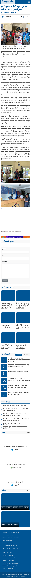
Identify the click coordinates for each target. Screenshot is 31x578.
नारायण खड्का (17, 467)
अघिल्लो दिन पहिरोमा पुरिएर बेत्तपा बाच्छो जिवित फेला (23, 327)
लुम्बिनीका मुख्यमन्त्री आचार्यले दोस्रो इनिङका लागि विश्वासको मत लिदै (17, 386)
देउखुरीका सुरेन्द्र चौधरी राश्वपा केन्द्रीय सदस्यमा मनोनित (15, 428)
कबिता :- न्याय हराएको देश (9, 524)
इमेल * (3, 256)
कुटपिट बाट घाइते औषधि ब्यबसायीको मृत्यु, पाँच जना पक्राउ (18, 393)
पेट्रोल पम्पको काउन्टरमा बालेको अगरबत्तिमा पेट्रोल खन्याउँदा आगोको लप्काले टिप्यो (23, 306)
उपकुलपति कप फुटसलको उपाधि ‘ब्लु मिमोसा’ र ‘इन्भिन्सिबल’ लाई (18, 366)
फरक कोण (8, 16)
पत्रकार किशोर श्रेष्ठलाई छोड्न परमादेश (18, 372)
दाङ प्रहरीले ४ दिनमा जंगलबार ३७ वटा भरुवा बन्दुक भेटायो (7, 347)
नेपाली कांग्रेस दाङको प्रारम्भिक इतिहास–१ (15, 446)
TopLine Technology (19, 576)
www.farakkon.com (8, 535)
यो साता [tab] (19, 355)
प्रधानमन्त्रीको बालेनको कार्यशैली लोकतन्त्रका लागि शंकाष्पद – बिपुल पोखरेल (15, 414)
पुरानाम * (4, 249)
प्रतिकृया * (4, 262)
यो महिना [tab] (26, 355)
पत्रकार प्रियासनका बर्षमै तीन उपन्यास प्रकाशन (14, 507)
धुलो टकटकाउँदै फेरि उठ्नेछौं (15, 482)
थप (28, 433)
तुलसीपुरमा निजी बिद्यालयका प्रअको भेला (14, 424)
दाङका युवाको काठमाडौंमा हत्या (5, 326)
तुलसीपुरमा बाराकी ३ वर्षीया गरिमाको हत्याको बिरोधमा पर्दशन (22, 347)
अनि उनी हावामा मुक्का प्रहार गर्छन (15, 464)
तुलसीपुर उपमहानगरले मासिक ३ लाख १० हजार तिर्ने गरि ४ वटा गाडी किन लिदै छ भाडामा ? (18, 360)
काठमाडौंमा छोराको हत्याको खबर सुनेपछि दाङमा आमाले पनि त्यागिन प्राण (6, 306)
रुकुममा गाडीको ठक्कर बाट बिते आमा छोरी (14, 405)
